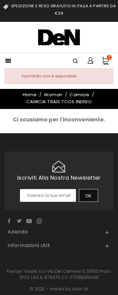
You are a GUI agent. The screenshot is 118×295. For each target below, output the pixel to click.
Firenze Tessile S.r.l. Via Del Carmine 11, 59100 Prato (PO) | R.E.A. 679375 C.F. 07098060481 (59, 274)
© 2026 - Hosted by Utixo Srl (59, 289)
